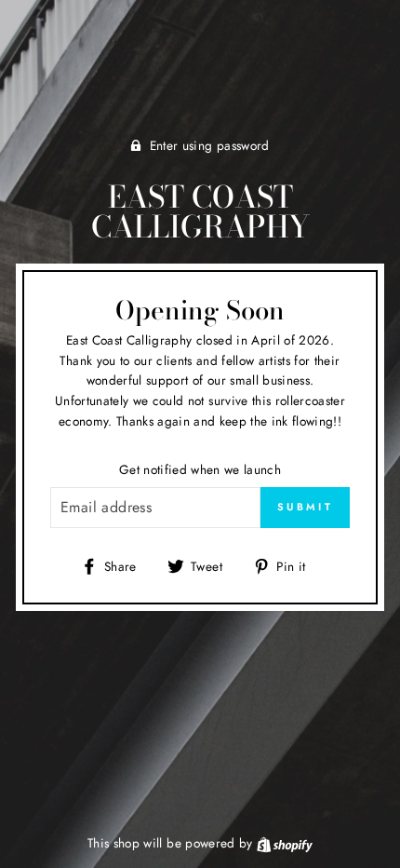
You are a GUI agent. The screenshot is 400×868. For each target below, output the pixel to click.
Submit (305, 506)
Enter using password (210, 145)
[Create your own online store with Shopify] (285, 843)
